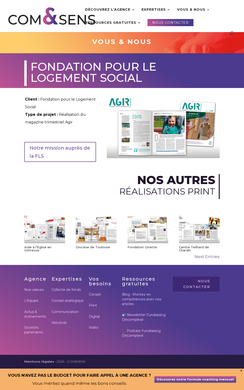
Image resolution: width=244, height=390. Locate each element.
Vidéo (93, 327)
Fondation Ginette (142, 247)
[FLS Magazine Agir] (163, 156)
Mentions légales (39, 361)
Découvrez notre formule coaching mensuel (195, 379)
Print (93, 305)
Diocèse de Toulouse (93, 247)
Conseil (95, 294)
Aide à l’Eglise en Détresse (37, 248)
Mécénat (59, 323)
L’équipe (31, 300)
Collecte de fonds (66, 290)
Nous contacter (196, 284)
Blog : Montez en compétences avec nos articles (141, 299)
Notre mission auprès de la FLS (60, 152)
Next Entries (207, 256)
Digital (94, 316)
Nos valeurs (34, 290)
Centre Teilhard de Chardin (194, 248)
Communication (65, 312)
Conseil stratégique (68, 300)
